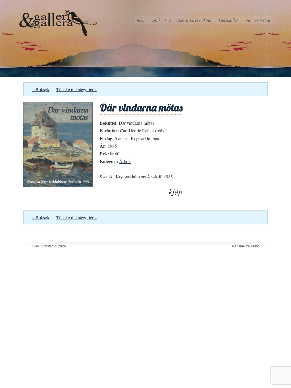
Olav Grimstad (258, 20)
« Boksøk (40, 89)
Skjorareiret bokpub (195, 20)
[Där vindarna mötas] (58, 185)
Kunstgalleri (229, 20)
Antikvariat (161, 20)
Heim (141, 20)
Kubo (255, 246)
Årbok (125, 161)
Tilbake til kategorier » (76, 89)
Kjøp (175, 191)
